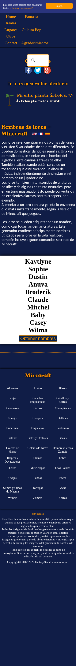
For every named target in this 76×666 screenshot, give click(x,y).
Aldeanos (12, 388)
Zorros (63, 498)
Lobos (62, 458)
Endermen (12, 428)
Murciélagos (37, 468)
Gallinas (12, 438)
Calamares (12, 408)
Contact (11, 43)
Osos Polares (62, 468)
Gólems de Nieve (37, 448)
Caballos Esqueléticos (37, 399)
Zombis (37, 498)
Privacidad (38, 513)
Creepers (38, 418)
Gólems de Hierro (12, 449)
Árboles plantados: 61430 (38, 101)
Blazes (62, 388)
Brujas (12, 398)
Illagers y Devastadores (12, 459)
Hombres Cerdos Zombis (63, 449)
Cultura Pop (31, 30)
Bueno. (59, 5)
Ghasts (62, 438)
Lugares (10, 30)
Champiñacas (63, 408)
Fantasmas (63, 428)
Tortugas (38, 488)
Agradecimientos (34, 43)
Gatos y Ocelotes (38, 438)
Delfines (63, 418)
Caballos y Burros (62, 399)
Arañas (38, 388)
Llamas (37, 458)
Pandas (38, 478)
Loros (12, 468)
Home (11, 16)
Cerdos (38, 408)
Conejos (12, 418)
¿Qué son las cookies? (21, 8)
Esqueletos (37, 428)
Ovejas (12, 478)
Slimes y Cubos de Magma (12, 489)
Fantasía (31, 16)
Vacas (62, 488)
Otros (10, 36)
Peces (62, 478)
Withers (12, 498)
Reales (11, 23)
